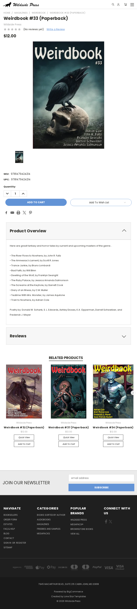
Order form (10, 519)
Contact (9, 538)
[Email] (12, 212)
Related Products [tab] (66, 357)
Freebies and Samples (48, 528)
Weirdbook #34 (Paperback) (113, 427)
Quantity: (10, 186)
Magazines (43, 524)
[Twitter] (24, 212)
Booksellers (11, 514)
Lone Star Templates (75, 596)
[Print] (18, 212)
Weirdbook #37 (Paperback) (68, 427)
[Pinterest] (30, 212)
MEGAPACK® (76, 524)
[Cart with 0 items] (125, 4)
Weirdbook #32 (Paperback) (24, 427)
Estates (8, 524)
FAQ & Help (9, 528)
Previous (4, 392)
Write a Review (56, 29)
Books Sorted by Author (51, 514)
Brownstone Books (81, 529)
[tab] (68, 231)
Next (133, 392)
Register (21, 542)
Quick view (24, 437)
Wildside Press (78, 519)
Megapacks (43, 533)
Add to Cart (24, 443)
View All (74, 533)
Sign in (8, 542)
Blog (6, 533)
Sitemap (8, 547)
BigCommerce (75, 591)
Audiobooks (44, 519)
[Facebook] (6, 212)
